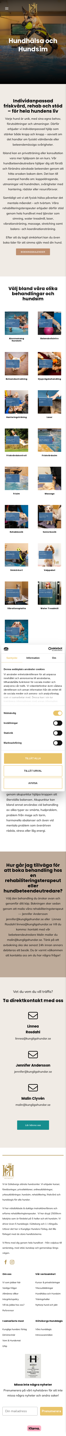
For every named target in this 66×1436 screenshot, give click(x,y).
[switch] (57, 723)
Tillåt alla (33, 758)
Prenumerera (51, 1411)
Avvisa (33, 783)
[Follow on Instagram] (12, 1262)
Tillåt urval (33, 770)
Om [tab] (54, 657)
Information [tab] (33, 657)
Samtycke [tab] (11, 657)
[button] (7, 8)
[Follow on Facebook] (6, 1262)
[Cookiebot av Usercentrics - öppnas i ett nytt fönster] (48, 649)
